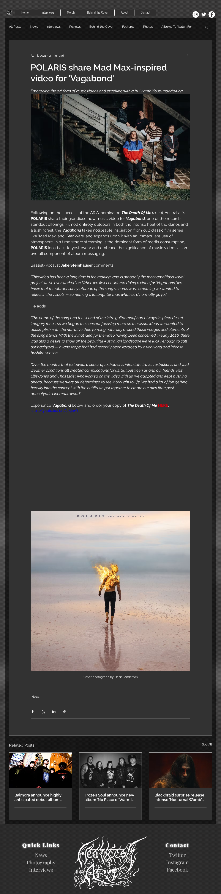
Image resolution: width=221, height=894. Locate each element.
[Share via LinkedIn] (54, 711)
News (34, 26)
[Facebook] (211, 14)
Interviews (54, 26)
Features (128, 26)
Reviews (75, 26)
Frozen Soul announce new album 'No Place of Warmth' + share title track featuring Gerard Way (110, 797)
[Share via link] (64, 711)
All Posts (15, 26)
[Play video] (110, 453)
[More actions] (187, 55)
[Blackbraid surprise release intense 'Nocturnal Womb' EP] (180, 770)
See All (207, 744)
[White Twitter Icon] (203, 14)
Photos (148, 26)
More (165, 26)
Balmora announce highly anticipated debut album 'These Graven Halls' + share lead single (39, 797)
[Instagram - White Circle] (196, 14)
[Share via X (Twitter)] (43, 711)
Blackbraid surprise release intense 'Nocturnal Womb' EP (179, 797)
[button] (206, 27)
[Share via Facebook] (33, 711)
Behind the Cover (101, 26)
